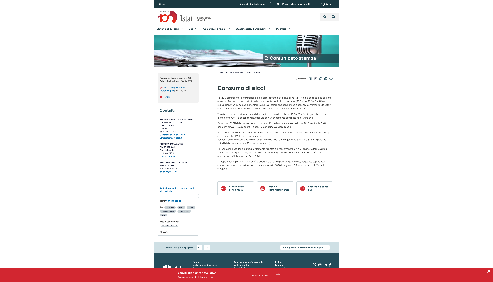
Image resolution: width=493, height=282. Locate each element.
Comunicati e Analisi (214, 28)
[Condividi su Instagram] (320, 78)
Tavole (166, 96)
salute (191, 207)
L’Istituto (281, 28)
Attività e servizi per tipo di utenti (293, 4)
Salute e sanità (173, 200)
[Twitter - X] (314, 265)
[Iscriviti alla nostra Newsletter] (278, 275)
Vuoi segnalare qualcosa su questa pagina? (303, 247)
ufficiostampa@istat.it (171, 137)
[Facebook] (330, 265)
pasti (181, 207)
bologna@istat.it (168, 171)
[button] (324, 17)
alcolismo (170, 207)
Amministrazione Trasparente (248, 262)
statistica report (168, 211)
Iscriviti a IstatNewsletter (205, 265)
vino (163, 215)
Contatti (197, 262)
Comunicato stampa (169, 225)
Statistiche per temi (168, 28)
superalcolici (184, 211)
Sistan (278, 262)
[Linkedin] (325, 265)
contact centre (167, 156)
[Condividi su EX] (315, 78)
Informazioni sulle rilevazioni (252, 4)
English (324, 4)
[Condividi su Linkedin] (325, 78)
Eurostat (279, 265)
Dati (191, 28)
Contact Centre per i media (173, 134)
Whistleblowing (241, 265)
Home (162, 4)
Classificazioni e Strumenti (251, 28)
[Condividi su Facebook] (310, 78)
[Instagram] (320, 265)
